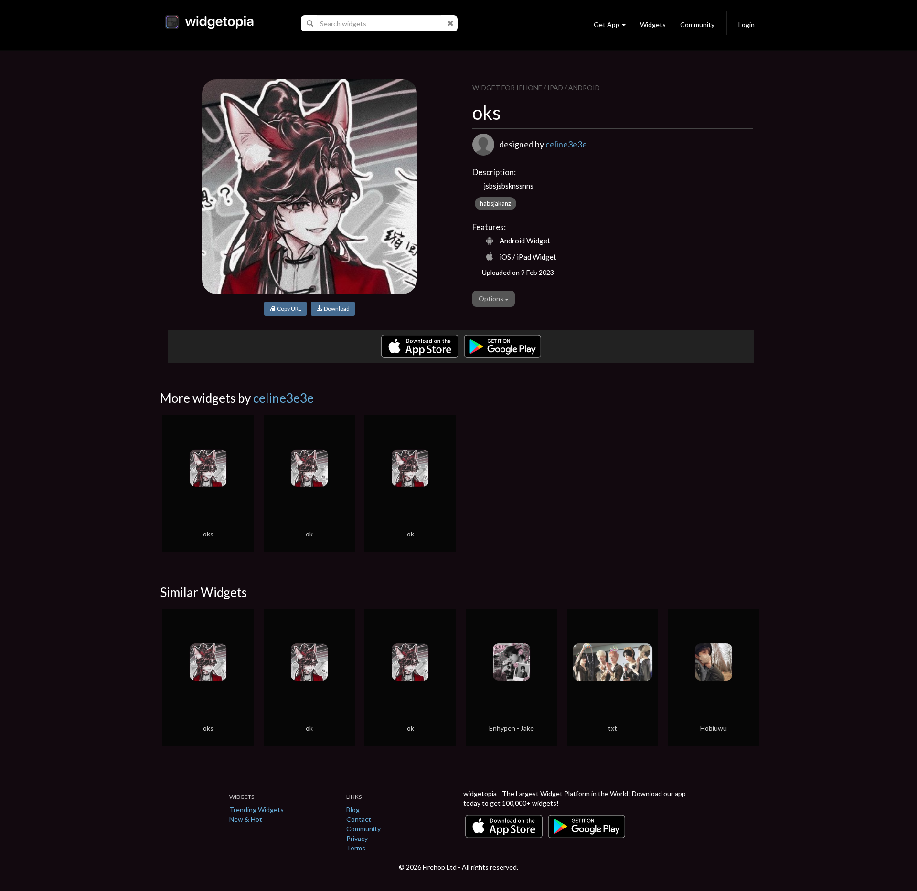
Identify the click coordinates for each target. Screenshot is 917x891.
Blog (353, 810)
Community (697, 25)
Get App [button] (606, 25)
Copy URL (288, 308)
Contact (358, 819)
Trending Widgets (256, 810)
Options (492, 298)
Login (746, 25)
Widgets (653, 25)
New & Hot (245, 819)
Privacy (357, 838)
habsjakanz (495, 203)
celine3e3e (566, 144)
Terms (355, 848)
